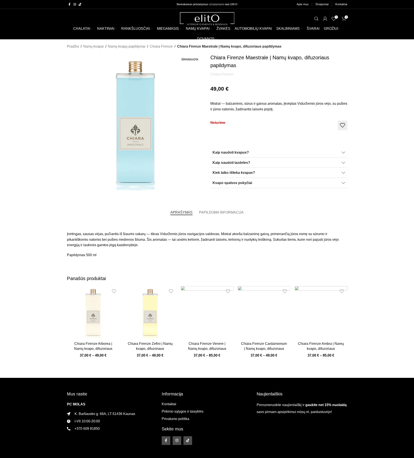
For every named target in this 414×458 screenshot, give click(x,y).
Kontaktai (169, 404)
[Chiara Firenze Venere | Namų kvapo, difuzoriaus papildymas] (207, 312)
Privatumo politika (175, 419)
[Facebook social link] (69, 4)
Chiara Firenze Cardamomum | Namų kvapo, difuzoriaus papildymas (264, 348)
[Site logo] (207, 18)
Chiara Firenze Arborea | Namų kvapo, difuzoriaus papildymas (93, 348)
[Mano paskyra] (325, 18)
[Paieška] (316, 18)
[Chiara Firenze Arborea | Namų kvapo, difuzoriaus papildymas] (93, 312)
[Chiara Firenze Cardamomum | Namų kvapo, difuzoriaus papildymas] (264, 312)
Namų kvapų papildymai (126, 46)
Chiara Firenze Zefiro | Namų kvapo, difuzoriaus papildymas (150, 348)
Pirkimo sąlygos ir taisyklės (182, 411)
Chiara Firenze (161, 46)
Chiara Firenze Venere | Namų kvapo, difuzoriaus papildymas (207, 348)
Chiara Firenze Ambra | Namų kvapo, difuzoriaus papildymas (321, 348)
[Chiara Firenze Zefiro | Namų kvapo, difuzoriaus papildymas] (150, 312)
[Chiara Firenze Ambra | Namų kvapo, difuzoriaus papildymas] (321, 312)
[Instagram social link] (74, 4)
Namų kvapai (93, 46)
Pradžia (73, 46)
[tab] (181, 212)
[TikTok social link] (80, 4)
